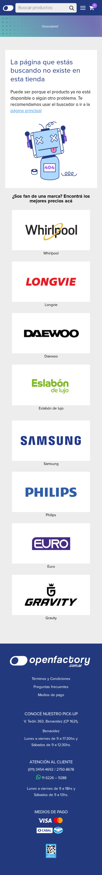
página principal (26, 110)
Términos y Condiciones (51, 678)
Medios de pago (51, 695)
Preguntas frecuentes (51, 687)
